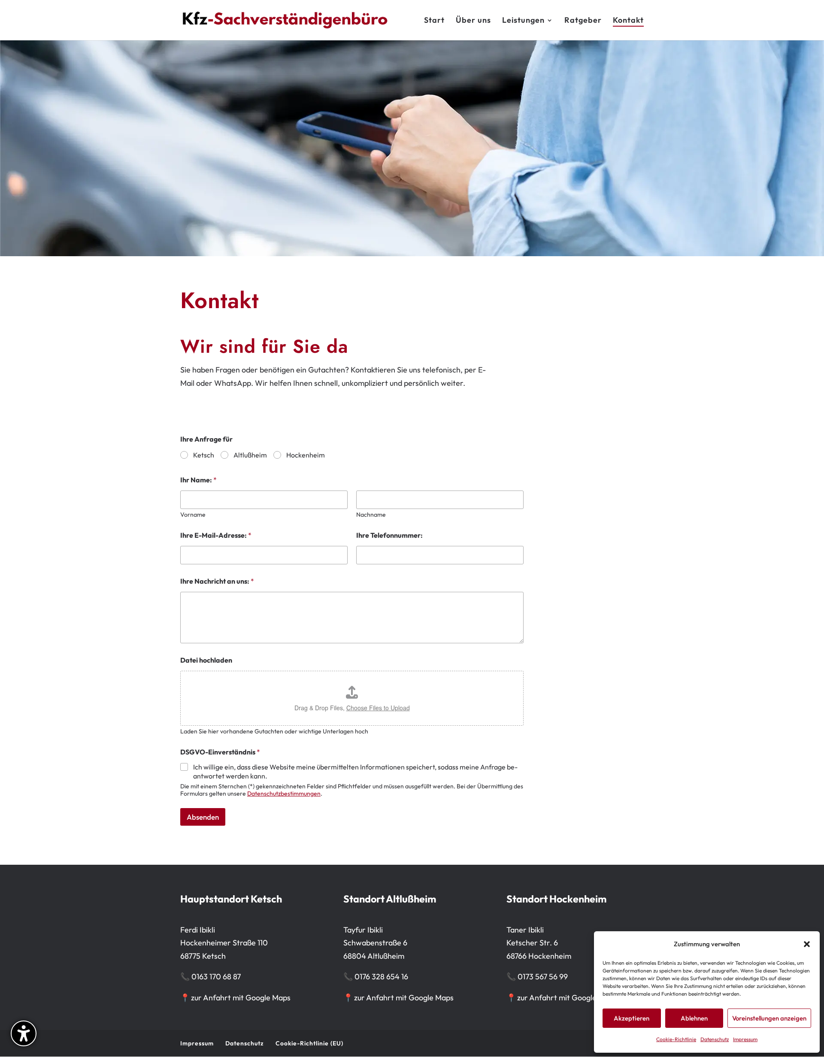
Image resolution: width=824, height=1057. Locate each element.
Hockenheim (305, 455)
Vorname (193, 514)
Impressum (745, 1039)
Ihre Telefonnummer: (389, 535)
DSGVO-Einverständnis (220, 752)
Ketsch (203, 455)
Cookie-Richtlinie (676, 1039)
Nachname (371, 514)
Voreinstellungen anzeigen (769, 1018)
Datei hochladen (206, 660)
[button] (807, 944)
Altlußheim (250, 455)
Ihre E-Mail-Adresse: (215, 535)
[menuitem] (434, 28)
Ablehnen (694, 1018)
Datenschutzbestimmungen (284, 793)
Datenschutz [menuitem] (244, 1043)
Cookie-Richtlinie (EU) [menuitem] (309, 1043)
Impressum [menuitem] (197, 1043)
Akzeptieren (631, 1018)
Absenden (203, 816)
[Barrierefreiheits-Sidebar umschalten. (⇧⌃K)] (23, 1033)
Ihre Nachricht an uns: (217, 581)
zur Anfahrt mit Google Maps (235, 997)
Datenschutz (714, 1039)
